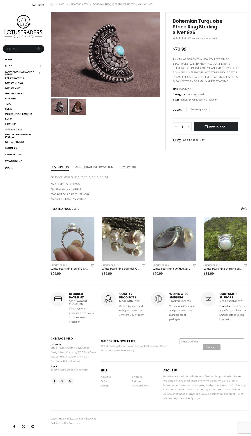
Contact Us (13, 154)
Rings (184, 99)
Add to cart (218, 126)
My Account (13, 161)
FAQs (104, 381)
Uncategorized (195, 94)
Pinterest (70, 381)
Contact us (225, 306)
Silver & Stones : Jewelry (203, 99)
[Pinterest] (32, 426)
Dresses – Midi (13, 88)
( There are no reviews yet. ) (202, 38)
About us (106, 377)
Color (177, 109)
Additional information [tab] (94, 167)
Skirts (8, 108)
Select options (88, 223)
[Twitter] (23, 426)
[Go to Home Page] (52, 4)
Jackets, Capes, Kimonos (19, 114)
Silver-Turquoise (198, 109)
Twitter (62, 381)
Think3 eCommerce (70, 423)
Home (8, 59)
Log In (9, 167)
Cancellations (140, 385)
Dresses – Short (14, 93)
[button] (242, 209)
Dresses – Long (14, 83)
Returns (136, 381)
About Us (11, 148)
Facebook (54, 381)
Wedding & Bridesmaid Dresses (18, 135)
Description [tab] (60, 167)
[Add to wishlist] (92, 266)
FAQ (221, 314)
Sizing (104, 385)
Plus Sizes (11, 98)
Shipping (137, 377)
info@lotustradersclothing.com (69, 369)
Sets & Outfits (13, 129)
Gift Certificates (14, 141)
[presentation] (51, 54)
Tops (8, 103)
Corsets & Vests (14, 78)
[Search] (39, 48)
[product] (73, 239)
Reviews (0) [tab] (128, 167)
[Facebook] (14, 426)
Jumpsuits (10, 124)
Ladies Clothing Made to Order (20, 73)
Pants (8, 119)
